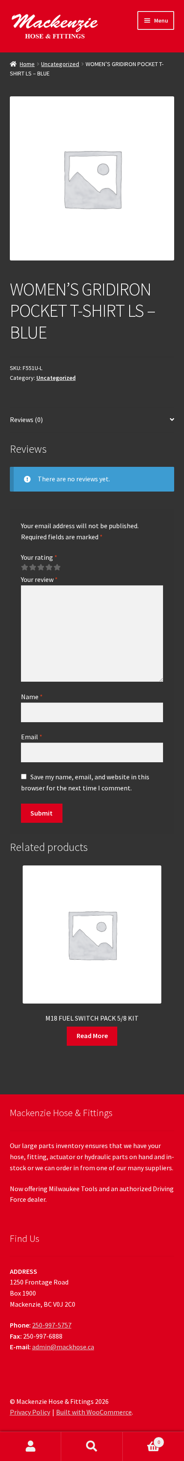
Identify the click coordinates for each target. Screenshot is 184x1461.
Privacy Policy (30, 1412)
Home (27, 64)
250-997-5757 (51, 1325)
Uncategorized (60, 64)
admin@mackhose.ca (63, 1346)
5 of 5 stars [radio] (56, 567)
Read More (92, 1035)
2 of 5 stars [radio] (32, 567)
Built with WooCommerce (94, 1412)
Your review (39, 579)
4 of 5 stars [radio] (48, 567)
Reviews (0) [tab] (26, 419)
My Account (30, 1446)
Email (31, 736)
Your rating (39, 557)
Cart (141, 1439)
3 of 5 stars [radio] (40, 567)
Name (32, 696)
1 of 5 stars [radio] (24, 567)
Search (91, 1446)
